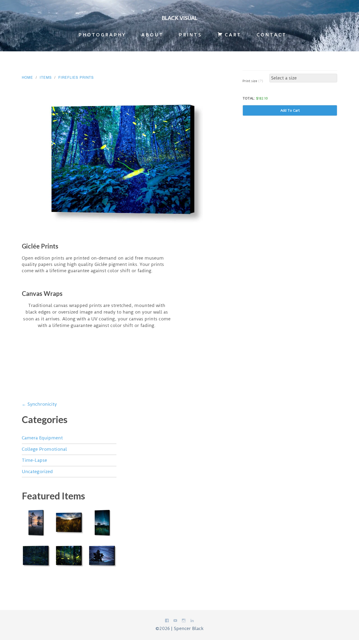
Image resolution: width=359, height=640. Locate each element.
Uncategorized (37, 471)
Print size (253, 81)
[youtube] (175, 621)
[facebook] (167, 621)
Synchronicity (39, 404)
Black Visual (179, 18)
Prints (190, 34)
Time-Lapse (34, 460)
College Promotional (44, 449)
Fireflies (68, 77)
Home (27, 77)
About (152, 34)
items (46, 77)
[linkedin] (192, 621)
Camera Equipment (42, 437)
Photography (102, 34)
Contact (272, 34)
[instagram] (184, 621)
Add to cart (290, 110)
